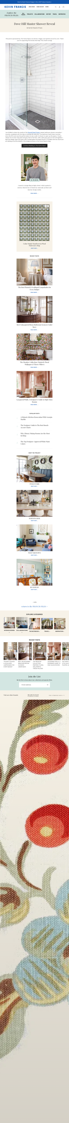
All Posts (23, 14)
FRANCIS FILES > (34, 606)
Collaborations (39, 14)
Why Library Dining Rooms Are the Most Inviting (35, 434)
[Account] (59, 7)
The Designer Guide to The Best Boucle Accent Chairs (34, 426)
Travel (55, 14)
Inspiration (61, 14)
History (48, 14)
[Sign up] (47, 685)
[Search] (56, 7)
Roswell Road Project (34, 132)
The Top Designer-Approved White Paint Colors (35, 442)
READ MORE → (34, 193)
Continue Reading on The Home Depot (34, 145)
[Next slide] (63, 656)
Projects (30, 14)
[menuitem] (47, 7)
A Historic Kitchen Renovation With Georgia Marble (36, 418)
